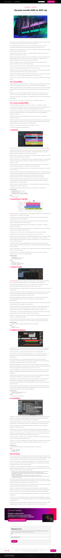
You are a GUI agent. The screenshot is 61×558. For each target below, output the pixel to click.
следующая (14, 280)
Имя (12, 533)
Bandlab (47, 148)
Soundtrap (12, 213)
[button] (17, 1)
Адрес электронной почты (15, 537)
